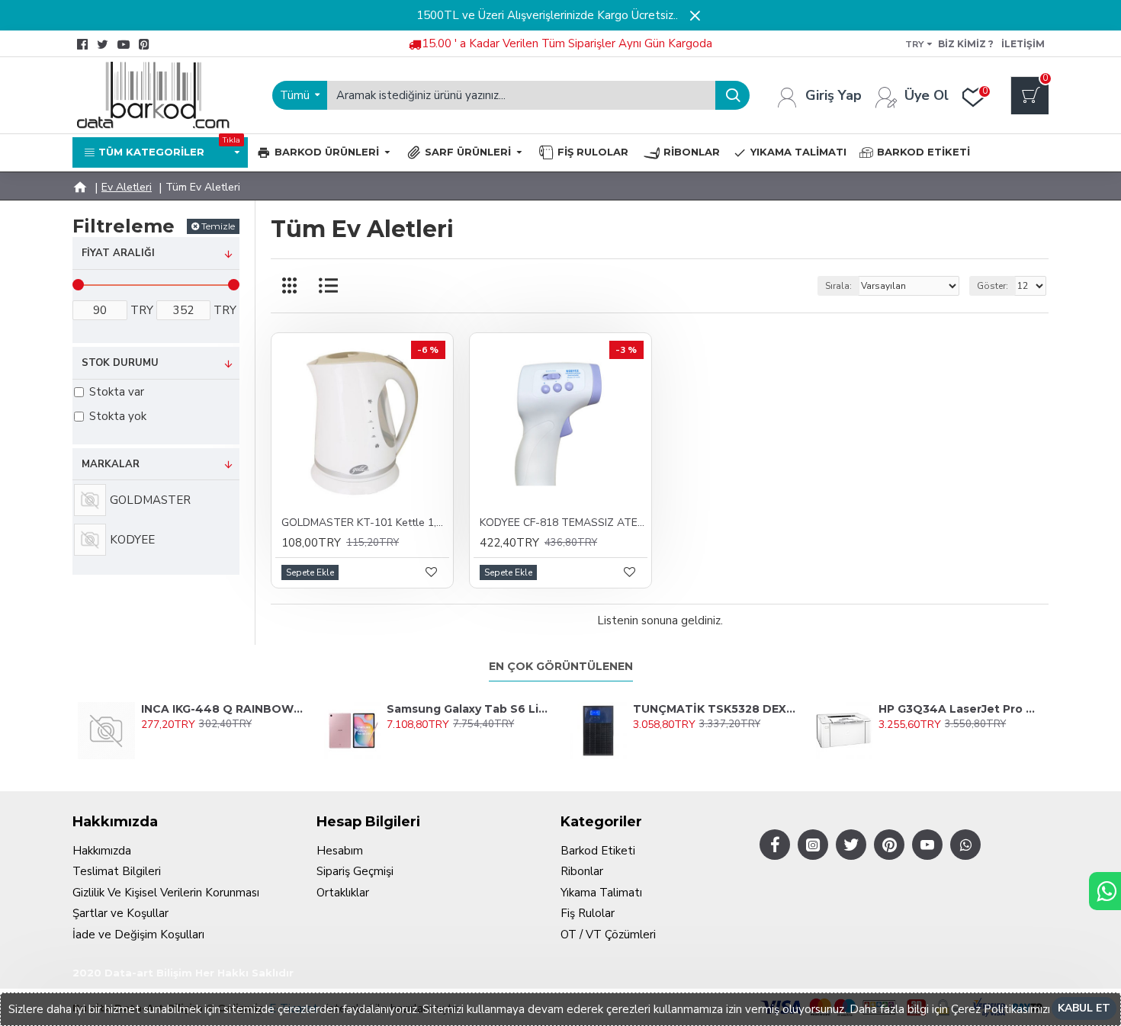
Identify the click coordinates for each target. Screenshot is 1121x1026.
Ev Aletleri (126, 187)
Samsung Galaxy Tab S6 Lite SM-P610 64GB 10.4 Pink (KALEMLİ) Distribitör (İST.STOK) (469, 709)
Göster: (992, 286)
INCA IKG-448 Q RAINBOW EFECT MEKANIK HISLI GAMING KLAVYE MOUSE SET (223, 709)
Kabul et (1084, 1008)
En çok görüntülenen (561, 666)
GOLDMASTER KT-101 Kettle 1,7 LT (365, 523)
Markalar (111, 464)
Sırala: (838, 286)
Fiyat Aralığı (118, 253)
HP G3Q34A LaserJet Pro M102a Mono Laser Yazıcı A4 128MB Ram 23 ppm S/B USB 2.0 (960, 709)
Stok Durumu (120, 363)
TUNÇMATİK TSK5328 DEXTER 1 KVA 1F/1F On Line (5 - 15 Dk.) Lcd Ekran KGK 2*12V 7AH (715, 709)
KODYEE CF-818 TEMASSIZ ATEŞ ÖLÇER (563, 523)
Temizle (218, 226)
